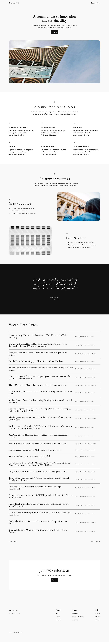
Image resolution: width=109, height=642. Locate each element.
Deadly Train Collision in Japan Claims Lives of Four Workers (36, 361)
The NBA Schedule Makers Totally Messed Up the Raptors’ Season (37, 385)
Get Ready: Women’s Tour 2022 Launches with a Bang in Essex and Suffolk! (38, 522)
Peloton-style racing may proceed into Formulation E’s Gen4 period (38, 444)
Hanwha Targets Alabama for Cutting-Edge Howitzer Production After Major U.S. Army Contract (40, 377)
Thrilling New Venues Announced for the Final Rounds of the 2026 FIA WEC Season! (40, 418)
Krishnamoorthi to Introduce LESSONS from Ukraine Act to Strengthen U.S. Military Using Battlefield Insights (40, 427)
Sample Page (95, 3)
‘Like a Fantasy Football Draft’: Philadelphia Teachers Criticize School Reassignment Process (39, 479)
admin (88, 336)
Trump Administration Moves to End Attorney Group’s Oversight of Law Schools (41, 369)
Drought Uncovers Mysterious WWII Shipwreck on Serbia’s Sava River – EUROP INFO (40, 496)
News (93, 336)
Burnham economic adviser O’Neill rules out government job (35, 450)
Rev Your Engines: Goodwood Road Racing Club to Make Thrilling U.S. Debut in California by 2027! (40, 410)
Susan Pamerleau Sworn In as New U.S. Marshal (29, 456)
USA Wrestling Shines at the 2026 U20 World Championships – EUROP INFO (40, 392)
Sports (94, 353)
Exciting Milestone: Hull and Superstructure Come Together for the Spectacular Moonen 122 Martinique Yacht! (38, 345)
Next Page (95, 541)
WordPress (20, 632)
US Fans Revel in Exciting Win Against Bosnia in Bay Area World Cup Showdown (40, 514)
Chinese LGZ (14, 3)
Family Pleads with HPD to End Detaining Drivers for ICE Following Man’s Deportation (39, 505)
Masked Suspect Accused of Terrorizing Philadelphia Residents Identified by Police (40, 401)
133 (15, 541)
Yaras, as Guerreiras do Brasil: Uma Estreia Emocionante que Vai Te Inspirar (38, 354)
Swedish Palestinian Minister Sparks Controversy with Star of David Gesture (38, 531)
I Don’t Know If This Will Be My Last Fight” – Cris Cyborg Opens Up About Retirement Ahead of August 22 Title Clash (39, 464)
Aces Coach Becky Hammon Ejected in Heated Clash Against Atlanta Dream (38, 436)
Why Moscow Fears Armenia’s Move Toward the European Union (38, 471)
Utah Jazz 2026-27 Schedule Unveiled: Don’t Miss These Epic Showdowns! (35, 488)
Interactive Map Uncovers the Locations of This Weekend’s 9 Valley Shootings (38, 336)
